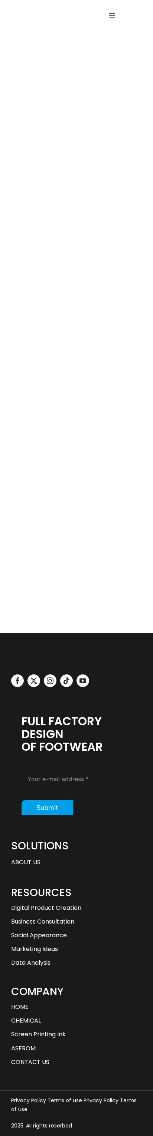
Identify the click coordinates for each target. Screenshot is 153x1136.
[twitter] (33, 680)
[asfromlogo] (39, 651)
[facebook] (17, 680)
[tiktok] (66, 680)
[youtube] (14, 349)
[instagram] (50, 680)
